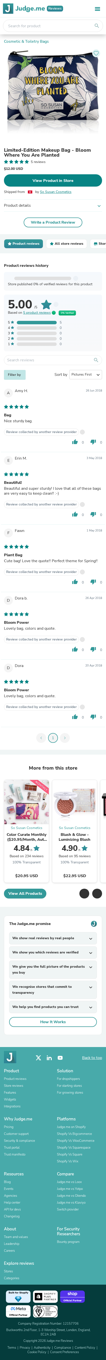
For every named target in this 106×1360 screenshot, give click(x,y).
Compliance (62, 1348)
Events (8, 1189)
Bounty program (68, 1242)
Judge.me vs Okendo (71, 1196)
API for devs (12, 1209)
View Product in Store (53, 180)
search (97, 26)
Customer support (16, 1134)
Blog (7, 1182)
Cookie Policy (36, 1352)
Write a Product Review (53, 222)
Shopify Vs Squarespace (73, 1147)
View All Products (25, 893)
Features (10, 1092)
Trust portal (12, 1147)
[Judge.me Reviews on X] (38, 1058)
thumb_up (75, 442)
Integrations (12, 1106)
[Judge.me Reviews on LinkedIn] (49, 1058)
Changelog (12, 1216)
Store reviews (13, 1086)
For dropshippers (68, 1079)
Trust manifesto (14, 1154)
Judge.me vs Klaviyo (71, 1202)
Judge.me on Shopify (71, 1127)
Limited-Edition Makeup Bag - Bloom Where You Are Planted (47, 153)
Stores (8, 1271)
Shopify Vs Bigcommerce (74, 1134)
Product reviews (15, 1079)
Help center (12, 1202)
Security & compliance (19, 1141)
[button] (84, 893)
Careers (9, 1251)
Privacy (25, 1348)
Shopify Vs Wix (67, 1161)
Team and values (16, 1237)
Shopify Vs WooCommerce (75, 1141)
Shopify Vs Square (69, 1154)
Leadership (11, 1244)
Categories (11, 1278)
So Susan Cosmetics (55, 192)
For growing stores (70, 1092)
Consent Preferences (64, 1352)
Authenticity (42, 1348)
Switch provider (68, 1209)
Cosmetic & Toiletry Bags (26, 41)
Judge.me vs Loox (69, 1182)
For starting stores (69, 1086)
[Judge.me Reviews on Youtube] (60, 1058)
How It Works (53, 1022)
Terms (11, 1348)
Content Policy (85, 1348)
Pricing (9, 1127)
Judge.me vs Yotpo (70, 1189)
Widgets (10, 1099)
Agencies (10, 1196)
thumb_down (93, 442)
